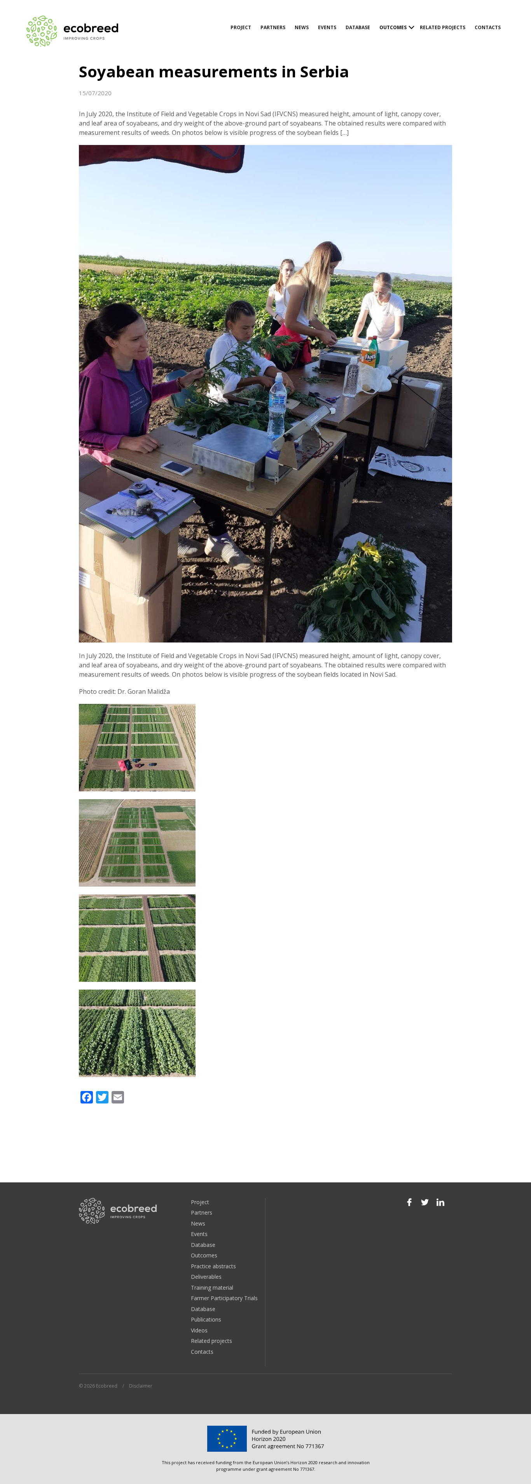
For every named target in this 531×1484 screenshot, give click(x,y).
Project (241, 27)
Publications (206, 1319)
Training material (212, 1287)
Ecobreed (73, 31)
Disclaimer (140, 1386)
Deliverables (206, 1276)
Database (358, 27)
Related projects (442, 27)
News (302, 27)
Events (327, 27)
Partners (272, 27)
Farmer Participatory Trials (224, 1298)
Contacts (488, 27)
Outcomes (393, 27)
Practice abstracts (213, 1266)
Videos (199, 1330)
